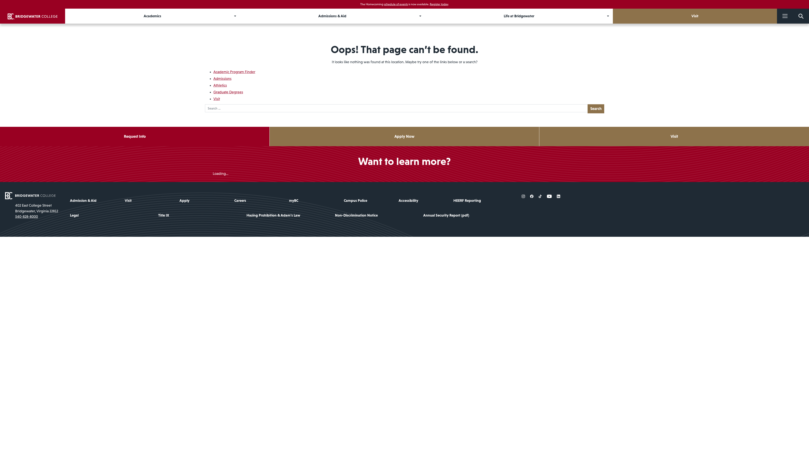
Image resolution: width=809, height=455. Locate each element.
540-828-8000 (26, 216)
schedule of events (396, 4)
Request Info (135, 136)
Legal (74, 215)
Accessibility (408, 200)
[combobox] (396, 108)
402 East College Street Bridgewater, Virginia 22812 (36, 208)
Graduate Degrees (228, 92)
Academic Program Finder (234, 72)
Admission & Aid (83, 200)
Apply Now (404, 136)
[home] (32, 16)
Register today (439, 4)
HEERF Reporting (467, 200)
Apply (184, 200)
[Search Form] (801, 16)
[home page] (30, 195)
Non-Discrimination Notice (356, 215)
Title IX (163, 215)
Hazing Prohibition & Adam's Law (273, 215)
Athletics (220, 85)
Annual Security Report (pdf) (446, 215)
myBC (293, 200)
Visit (216, 99)
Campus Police (355, 200)
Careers (240, 200)
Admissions (222, 78)
